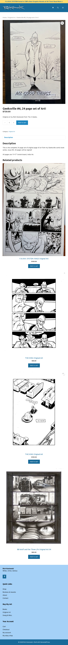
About (5, 595)
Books (5, 609)
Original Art (11, 17)
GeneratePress (45, 642)
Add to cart (22, 122)
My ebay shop (8, 635)
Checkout (6, 629)
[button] (62, 23)
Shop (4, 589)
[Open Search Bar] (57, 7)
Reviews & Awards (9, 592)
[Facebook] (4, 576)
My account (7, 632)
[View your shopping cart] (52, 7)
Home (5, 17)
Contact (5, 598)
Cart (4, 626)
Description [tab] (8, 137)
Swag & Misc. (7, 615)
